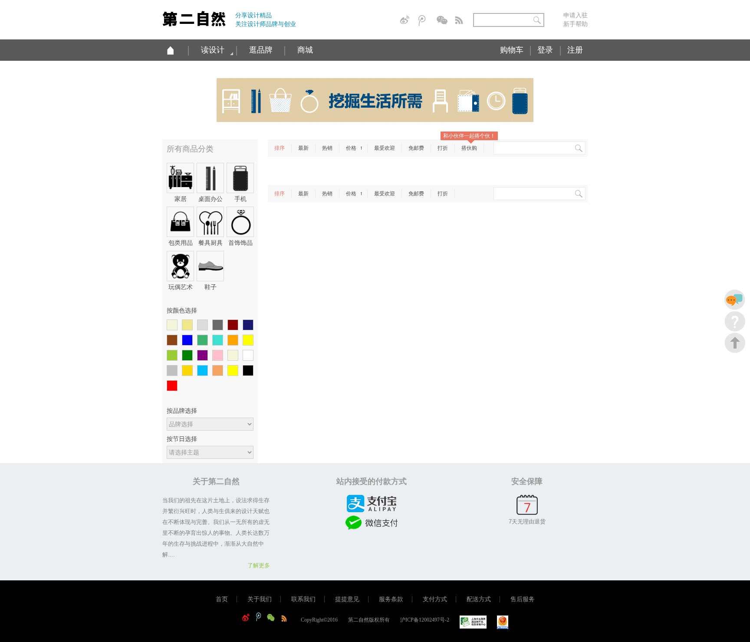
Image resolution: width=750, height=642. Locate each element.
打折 (443, 148)
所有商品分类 (190, 149)
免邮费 (416, 148)
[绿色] (187, 355)
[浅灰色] (202, 325)
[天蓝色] (202, 370)
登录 (545, 50)
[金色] (187, 370)
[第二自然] (194, 15)
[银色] (172, 370)
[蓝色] (187, 340)
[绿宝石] (218, 340)
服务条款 (391, 599)
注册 (575, 50)
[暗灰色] (218, 325)
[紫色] (202, 355)
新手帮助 (575, 23)
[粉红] (218, 355)
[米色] (172, 325)
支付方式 (435, 599)
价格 (352, 148)
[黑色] (248, 370)
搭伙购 (469, 148)
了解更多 (258, 565)
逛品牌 (261, 50)
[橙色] (233, 340)
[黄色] (248, 340)
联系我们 (303, 599)
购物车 (511, 50)
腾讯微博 (424, 20)
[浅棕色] (218, 370)
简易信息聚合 (461, 20)
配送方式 (479, 599)
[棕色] (172, 340)
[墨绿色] (202, 340)
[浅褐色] (233, 355)
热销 (327, 148)
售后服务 (522, 599)
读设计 (212, 50)
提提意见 (347, 599)
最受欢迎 (384, 148)
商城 (305, 50)
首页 (222, 599)
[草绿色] (172, 355)
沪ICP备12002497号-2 (424, 620)
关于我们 (259, 599)
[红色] (172, 386)
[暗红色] (233, 325)
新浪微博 (406, 20)
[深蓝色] (248, 325)
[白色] (248, 355)
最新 (303, 148)
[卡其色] (187, 325)
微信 (443, 20)
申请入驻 (575, 15)
